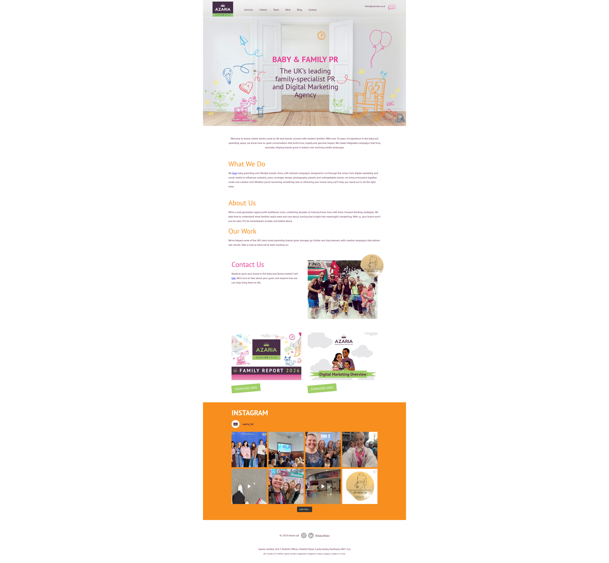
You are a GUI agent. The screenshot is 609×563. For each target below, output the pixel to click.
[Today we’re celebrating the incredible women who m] (286, 486)
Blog (299, 9)
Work (288, 9)
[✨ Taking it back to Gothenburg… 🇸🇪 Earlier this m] (249, 449)
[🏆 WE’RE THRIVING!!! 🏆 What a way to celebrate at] (360, 486)
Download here (246, 388)
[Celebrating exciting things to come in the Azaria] (323, 449)
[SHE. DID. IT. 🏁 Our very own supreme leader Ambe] (360, 449)
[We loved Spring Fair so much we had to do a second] (323, 486)
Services (248, 9)
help (234, 173)
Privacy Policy (322, 535)
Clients (263, 9)
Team (276, 9)
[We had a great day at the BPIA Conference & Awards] (286, 449)
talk (234, 278)
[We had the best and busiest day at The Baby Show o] (249, 486)
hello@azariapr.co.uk (375, 6)
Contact (312, 9)
